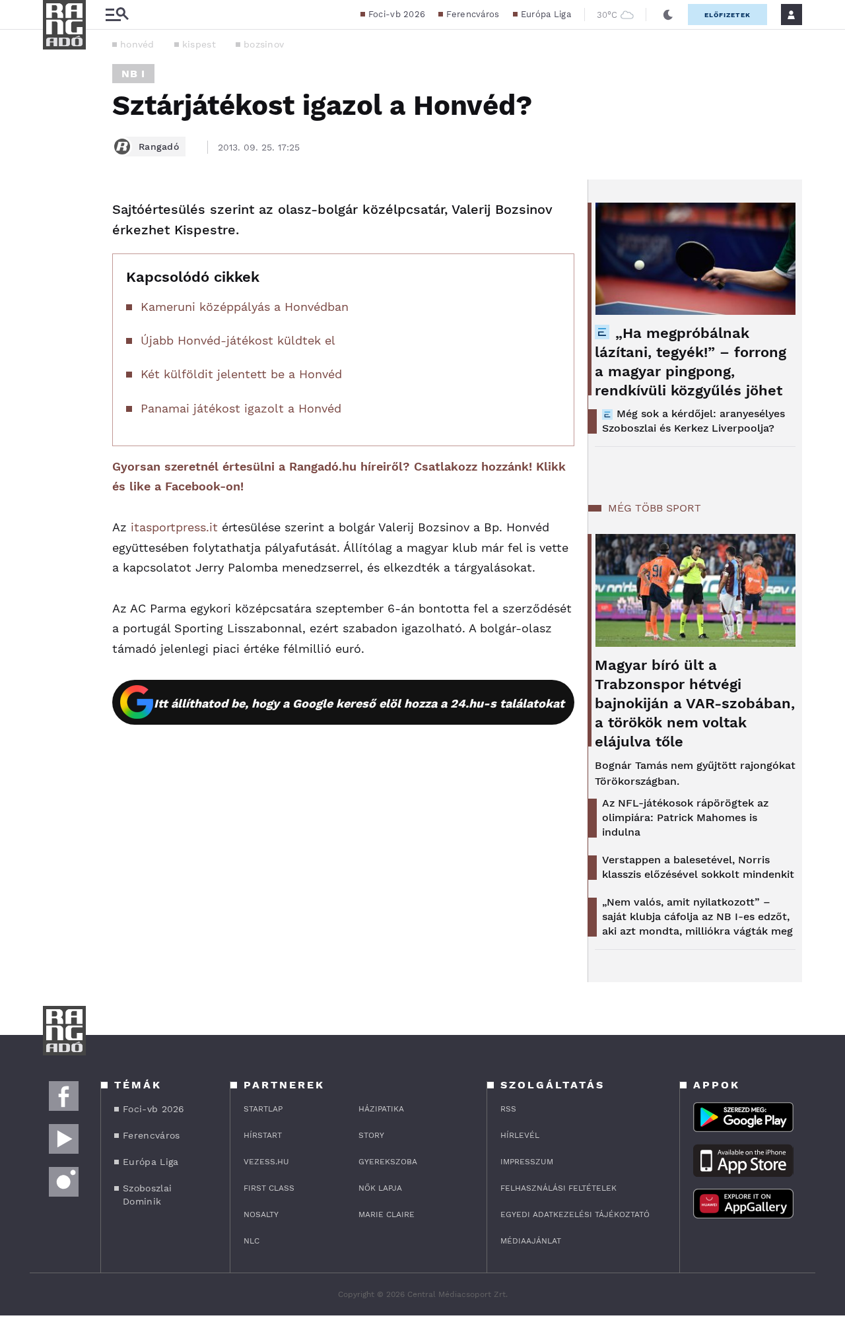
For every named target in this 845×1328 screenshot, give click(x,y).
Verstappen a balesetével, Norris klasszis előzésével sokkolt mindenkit (698, 866)
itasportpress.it (174, 527)
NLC (251, 1240)
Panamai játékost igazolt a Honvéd (241, 408)
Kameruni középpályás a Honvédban (245, 307)
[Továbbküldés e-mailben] (57, 249)
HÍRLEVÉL (519, 1135)
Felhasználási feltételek (558, 1188)
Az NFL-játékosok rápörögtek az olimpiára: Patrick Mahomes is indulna (685, 817)
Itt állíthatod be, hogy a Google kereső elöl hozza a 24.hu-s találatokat (359, 703)
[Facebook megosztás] (57, 213)
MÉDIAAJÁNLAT (530, 1240)
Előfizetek (727, 14)
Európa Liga (546, 14)
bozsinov (264, 44)
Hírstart (263, 1135)
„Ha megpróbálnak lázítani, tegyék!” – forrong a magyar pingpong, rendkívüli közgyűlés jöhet (690, 362)
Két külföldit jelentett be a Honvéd (241, 374)
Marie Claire (386, 1214)
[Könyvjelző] (57, 289)
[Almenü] (117, 15)
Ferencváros (472, 14)
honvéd (137, 44)
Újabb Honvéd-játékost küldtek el (238, 340)
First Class (269, 1188)
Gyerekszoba (387, 1161)
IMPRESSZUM (526, 1161)
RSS (508, 1108)
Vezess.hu (266, 1161)
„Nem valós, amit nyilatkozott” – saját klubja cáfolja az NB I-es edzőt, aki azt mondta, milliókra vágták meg (697, 916)
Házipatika (381, 1108)
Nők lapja (380, 1188)
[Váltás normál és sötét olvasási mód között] (668, 14)
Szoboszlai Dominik (147, 1195)
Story (371, 1135)
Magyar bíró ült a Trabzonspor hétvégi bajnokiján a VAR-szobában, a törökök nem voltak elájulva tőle (695, 703)
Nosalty (261, 1214)
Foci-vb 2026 (397, 14)
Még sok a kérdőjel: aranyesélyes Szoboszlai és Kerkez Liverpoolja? (693, 420)
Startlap (263, 1108)
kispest (199, 44)
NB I (133, 73)
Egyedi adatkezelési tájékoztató (575, 1214)
